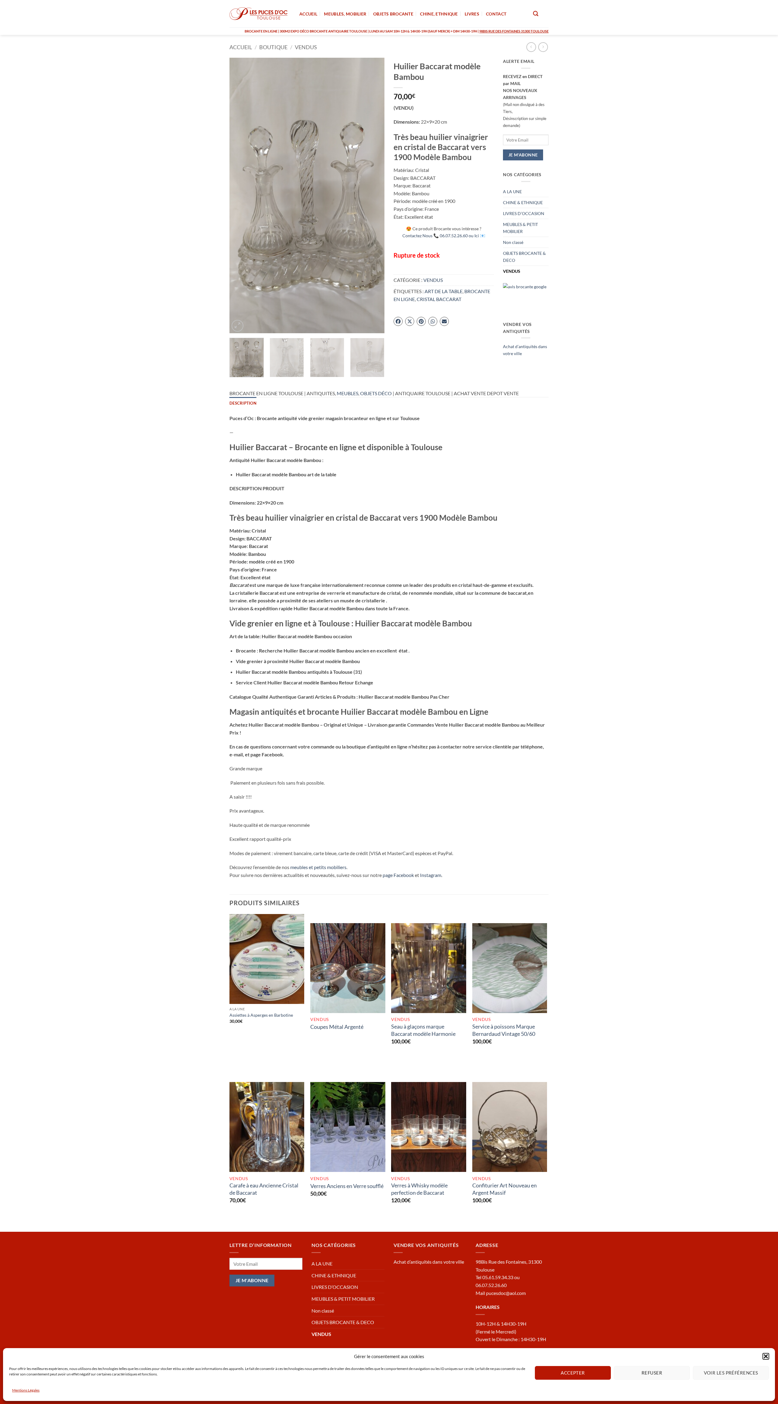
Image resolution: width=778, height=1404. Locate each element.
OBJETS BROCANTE (393, 13)
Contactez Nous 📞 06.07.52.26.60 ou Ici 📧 (443, 235)
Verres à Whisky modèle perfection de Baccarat (419, 1189)
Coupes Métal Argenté (336, 1026)
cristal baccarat (439, 299)
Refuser (652, 1372)
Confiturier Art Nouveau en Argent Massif (504, 1189)
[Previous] (240, 195)
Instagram (430, 875)
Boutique (273, 47)
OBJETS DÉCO (376, 393)
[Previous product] (543, 47)
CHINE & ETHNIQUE (523, 202)
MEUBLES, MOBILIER (345, 13)
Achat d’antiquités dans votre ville (429, 1262)
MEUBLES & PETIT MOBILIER (520, 228)
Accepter (573, 1372)
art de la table (444, 291)
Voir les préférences (731, 1372)
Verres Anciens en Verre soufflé (347, 1186)
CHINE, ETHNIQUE (439, 13)
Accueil (240, 47)
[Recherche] (535, 14)
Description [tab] (242, 403)
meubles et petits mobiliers (318, 867)
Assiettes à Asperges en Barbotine (261, 1015)
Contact (496, 13)
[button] (766, 1356)
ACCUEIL (308, 13)
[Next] (373, 195)
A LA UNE (512, 191)
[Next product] (531, 47)
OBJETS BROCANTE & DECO (524, 257)
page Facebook (398, 875)
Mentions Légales (26, 1390)
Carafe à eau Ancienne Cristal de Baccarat (263, 1189)
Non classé (513, 242)
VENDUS (306, 47)
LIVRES (472, 13)
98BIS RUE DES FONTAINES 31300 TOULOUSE (514, 31)
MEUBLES (347, 393)
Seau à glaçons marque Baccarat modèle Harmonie (423, 1030)
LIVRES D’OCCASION (523, 213)
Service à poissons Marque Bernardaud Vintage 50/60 (503, 1030)
